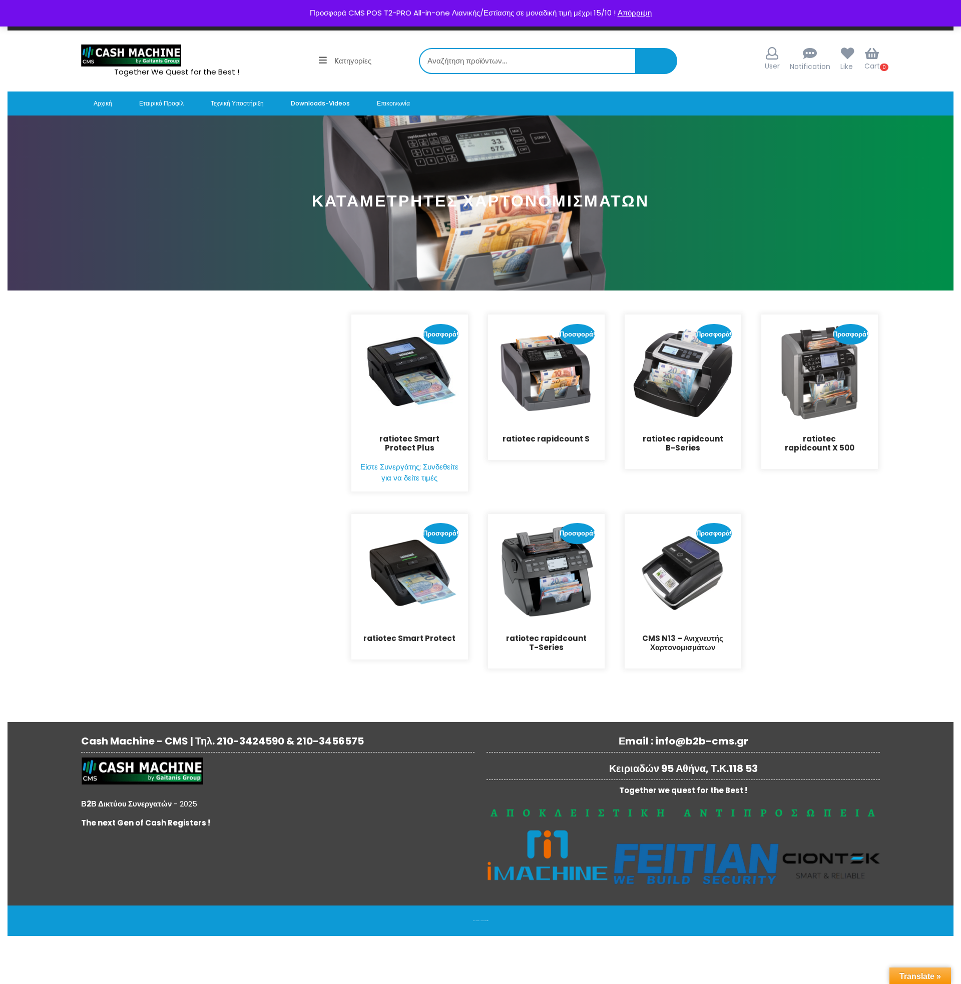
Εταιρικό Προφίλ (161, 103)
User (772, 66)
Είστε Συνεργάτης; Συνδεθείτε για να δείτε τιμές (409, 473)
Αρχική (103, 103)
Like (846, 67)
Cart (872, 66)
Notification (810, 67)
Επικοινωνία (393, 103)
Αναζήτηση (659, 66)
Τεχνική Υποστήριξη (237, 103)
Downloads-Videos (320, 103)
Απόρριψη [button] (635, 13)
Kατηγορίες (352, 61)
